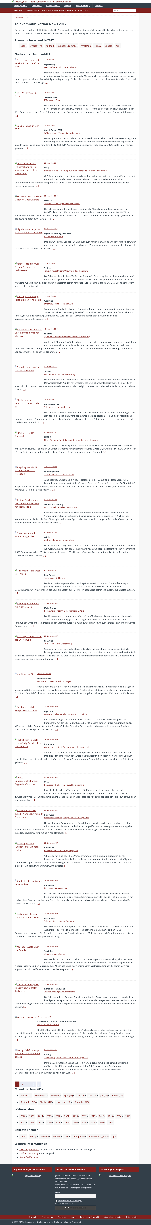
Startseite (33, 1217)
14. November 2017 (51, 946)
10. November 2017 (44, 1017)
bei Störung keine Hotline (55, 888)
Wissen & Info (52, 6)
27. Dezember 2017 (50, 125)
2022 (58, 1116)
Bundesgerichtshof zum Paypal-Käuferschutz (64, 785)
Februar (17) (41, 1095)
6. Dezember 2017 (50, 500)
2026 (23, 1116)
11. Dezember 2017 (50, 400)
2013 (127, 1116)
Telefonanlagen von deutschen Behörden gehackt (66, 1057)
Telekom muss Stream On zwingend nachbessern (66, 271)
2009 (49, 1122)
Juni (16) (92, 1095)
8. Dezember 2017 (50, 432)
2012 (23, 1122)
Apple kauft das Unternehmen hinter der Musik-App (67, 336)
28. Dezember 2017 (50, 92)
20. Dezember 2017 (50, 196)
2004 (92, 1122)
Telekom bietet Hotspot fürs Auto (59, 921)
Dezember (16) (81, 1102)
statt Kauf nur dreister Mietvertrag (59, 374)
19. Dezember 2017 (50, 229)
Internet (57, 1136)
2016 (101, 1116)
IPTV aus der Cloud (52, 100)
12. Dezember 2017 (50, 367)
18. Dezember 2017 (50, 263)
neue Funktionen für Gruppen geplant (61, 850)
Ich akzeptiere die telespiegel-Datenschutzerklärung (68, 1202)
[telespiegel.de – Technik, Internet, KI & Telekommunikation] (75, 1)
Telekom (44, 1136)
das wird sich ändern (53, 236)
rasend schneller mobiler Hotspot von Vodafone (65, 714)
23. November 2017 (51, 739)
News (73, 1217)
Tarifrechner (47, 1217)
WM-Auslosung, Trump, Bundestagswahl (62, 133)
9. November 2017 (50, 1050)
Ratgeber (62, 1217)
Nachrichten (37, 6)
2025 (31, 1116)
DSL (66, 1136)
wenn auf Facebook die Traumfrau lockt (61, 67)
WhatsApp (86, 45)
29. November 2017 (51, 636)
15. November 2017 (51, 913)
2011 (31, 1122)
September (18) (28, 1102)
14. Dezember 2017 (50, 296)
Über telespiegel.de (112, 1217)
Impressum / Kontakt (89, 1217)
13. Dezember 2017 (50, 329)
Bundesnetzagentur (67, 45)
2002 (110, 1122)
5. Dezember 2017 (50, 533)
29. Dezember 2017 (50, 60)
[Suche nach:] (124, 10)
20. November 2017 (51, 843)
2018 (92, 1116)
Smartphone (36, 45)
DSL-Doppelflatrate (29, 1149)
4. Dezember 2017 (50, 570)
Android (50, 45)
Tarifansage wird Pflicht (54, 578)
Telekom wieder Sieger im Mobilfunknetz (62, 203)
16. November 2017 (51, 880)
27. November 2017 (51, 706)
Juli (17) (104, 1095)
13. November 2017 (51, 984)
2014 (119, 1116)
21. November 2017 (51, 810)
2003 (101, 1122)
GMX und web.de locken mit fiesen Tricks (62, 507)
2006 (75, 1122)
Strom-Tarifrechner (28, 1157)
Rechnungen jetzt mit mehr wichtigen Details (64, 611)
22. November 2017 (51, 777)
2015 (110, 1116)
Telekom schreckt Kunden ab (57, 407)
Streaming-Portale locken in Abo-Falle (61, 303)
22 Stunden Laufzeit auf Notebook (59, 474)
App (118, 45)
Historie (67, 6)
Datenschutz (131, 1217)
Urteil (23, 45)
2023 (49, 1116)
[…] (46, 82)
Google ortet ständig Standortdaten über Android (66, 747)
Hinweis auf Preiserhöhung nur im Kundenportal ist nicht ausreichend (75, 170)
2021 (66, 1116)
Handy (98, 45)
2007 (66, 1122)
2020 (75, 1116)
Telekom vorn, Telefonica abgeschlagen (54, 681)
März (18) (55, 1095)
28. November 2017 (44, 674)
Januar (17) (26, 1095)
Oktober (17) (46, 1102)
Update (108, 45)
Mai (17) (80, 1095)
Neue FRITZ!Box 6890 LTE (48, 1024)
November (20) (63, 1102)
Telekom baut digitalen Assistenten (59, 991)
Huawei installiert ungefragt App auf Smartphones (66, 817)
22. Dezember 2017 (50, 163)
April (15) (68, 1095)
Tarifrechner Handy (29, 1153)
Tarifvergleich (19, 6)
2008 (58, 1122)
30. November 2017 (51, 603)
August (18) (117, 1095)
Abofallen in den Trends (54, 954)
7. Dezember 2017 (50, 467)
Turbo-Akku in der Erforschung (58, 643)
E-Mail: (58, 1192)
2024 (40, 1116)
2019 (84, 1116)
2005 (84, 1122)
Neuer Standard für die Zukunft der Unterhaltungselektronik (71, 440)
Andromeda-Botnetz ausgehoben (59, 540)
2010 (40, 1122)
